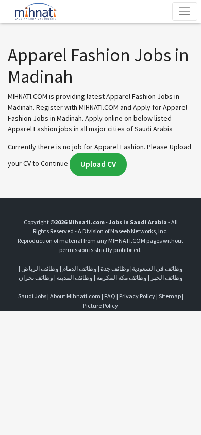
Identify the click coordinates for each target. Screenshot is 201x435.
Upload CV (98, 164)
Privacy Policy (137, 296)
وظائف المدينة (75, 277)
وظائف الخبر (166, 277)
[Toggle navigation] (184, 11)
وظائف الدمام (79, 268)
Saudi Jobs (32, 296)
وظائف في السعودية (157, 268)
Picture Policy (100, 305)
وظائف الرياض (40, 268)
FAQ (109, 296)
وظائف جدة (114, 268)
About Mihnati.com (76, 296)
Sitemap (170, 296)
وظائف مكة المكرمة (121, 277)
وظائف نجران (36, 277)
